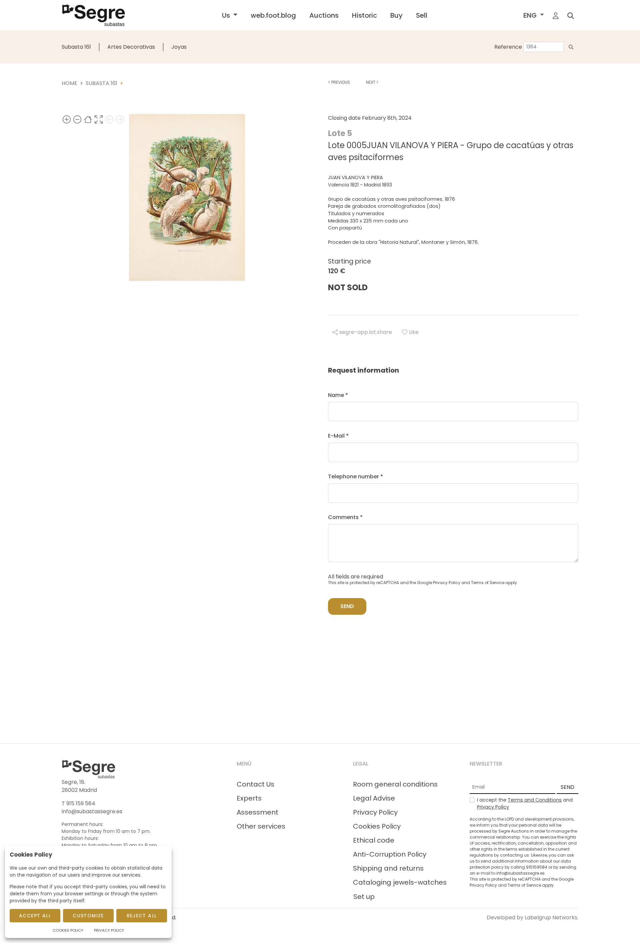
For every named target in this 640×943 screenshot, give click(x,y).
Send (347, 606)
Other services (261, 826)
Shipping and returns (388, 868)
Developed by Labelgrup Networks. (532, 917)
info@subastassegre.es (92, 811)
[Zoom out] (77, 119)
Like (414, 332)
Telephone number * (355, 476)
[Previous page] (109, 119)
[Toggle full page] (99, 119)
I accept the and (525, 804)
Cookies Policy (377, 826)
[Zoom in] (67, 119)
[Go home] (88, 119)
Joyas (179, 47)
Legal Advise (374, 798)
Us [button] (227, 15)
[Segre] (93, 15)
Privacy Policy (446, 582)
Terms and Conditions (535, 800)
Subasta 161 (76, 47)
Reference (508, 47)
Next (372, 82)
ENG (530, 15)
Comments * (345, 517)
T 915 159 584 (78, 803)
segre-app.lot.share (365, 332)
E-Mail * (338, 436)
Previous (339, 82)
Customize (88, 915)
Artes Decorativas (131, 47)
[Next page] (120, 119)
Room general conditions (395, 784)
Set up (364, 896)
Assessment (257, 812)
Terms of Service (487, 582)
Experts (249, 798)
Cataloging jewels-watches (400, 882)
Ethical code (373, 840)
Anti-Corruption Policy (389, 854)
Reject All (142, 915)
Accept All (35, 915)
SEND (567, 787)
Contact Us (255, 784)
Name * (338, 395)
